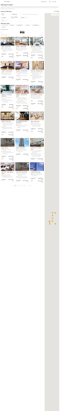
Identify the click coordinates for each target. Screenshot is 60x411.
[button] (55, 223)
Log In (50, 1)
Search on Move (55, 14)
